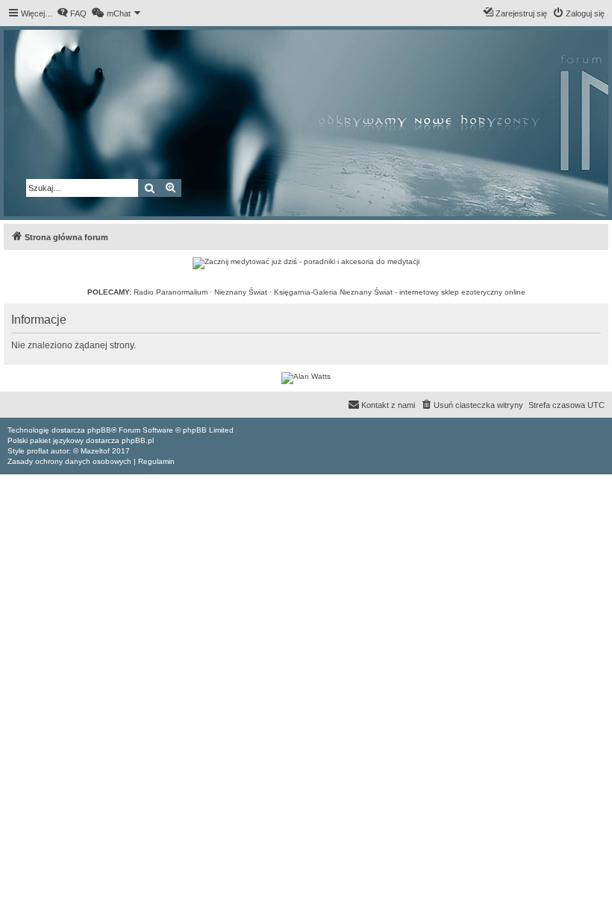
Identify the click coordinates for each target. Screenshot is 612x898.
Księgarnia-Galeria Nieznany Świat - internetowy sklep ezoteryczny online (399, 292)
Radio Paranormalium (170, 292)
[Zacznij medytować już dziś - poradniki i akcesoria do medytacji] (306, 263)
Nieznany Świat (240, 292)
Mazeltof (95, 451)
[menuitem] (72, 13)
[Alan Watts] (306, 378)
